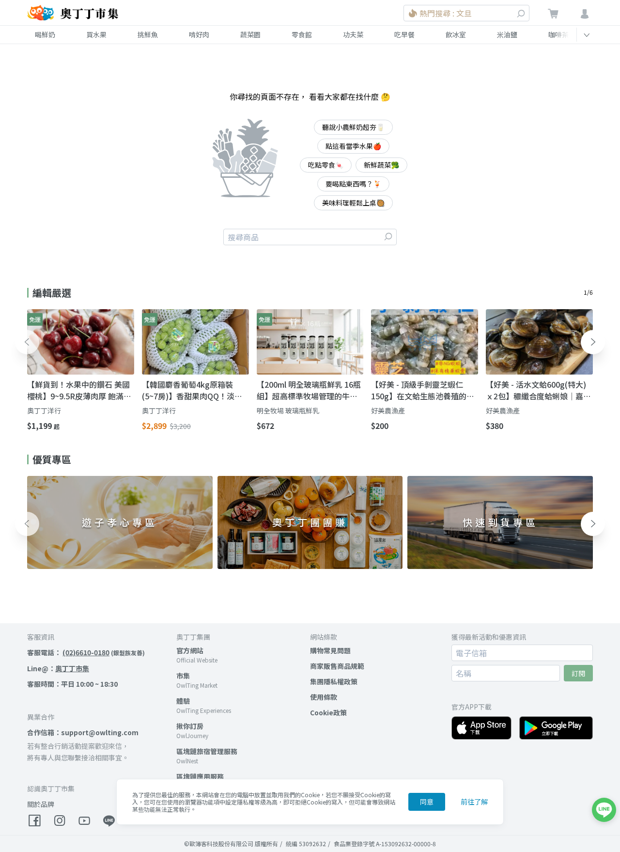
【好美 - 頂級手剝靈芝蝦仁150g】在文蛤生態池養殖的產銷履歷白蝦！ (422, 390)
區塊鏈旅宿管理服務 (206, 751)
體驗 (183, 701)
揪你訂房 (189, 726)
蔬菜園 (250, 34)
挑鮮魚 (148, 34)
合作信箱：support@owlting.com (83, 732)
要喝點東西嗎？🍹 (353, 184)
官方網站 (189, 650)
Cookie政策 (328, 712)
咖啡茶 (558, 34)
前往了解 (474, 801)
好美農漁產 (388, 410)
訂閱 (578, 673)
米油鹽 (507, 34)
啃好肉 (199, 34)
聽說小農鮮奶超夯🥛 (353, 127)
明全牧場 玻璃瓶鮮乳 (288, 410)
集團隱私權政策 (333, 681)
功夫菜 (353, 34)
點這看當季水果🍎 (353, 146)
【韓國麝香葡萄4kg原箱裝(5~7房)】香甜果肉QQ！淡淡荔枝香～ (192, 390)
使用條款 (323, 697)
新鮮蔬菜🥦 (381, 165)
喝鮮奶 (45, 34)
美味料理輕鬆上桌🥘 (353, 202)
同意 (427, 801)
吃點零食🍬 (325, 165)
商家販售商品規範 (337, 666)
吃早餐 (404, 34)
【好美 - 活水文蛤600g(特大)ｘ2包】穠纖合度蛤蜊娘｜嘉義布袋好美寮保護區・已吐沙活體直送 (538, 390)
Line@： (58, 668)
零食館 (302, 34)
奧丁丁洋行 (44, 410)
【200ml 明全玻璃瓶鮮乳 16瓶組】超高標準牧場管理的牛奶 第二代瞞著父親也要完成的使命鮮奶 (309, 390)
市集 (183, 675)
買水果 (96, 34)
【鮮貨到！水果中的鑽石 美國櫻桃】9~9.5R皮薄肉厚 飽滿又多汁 (79, 390)
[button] (27, 342)
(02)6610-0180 (85, 652)
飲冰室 (456, 34)
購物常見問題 (330, 650)
